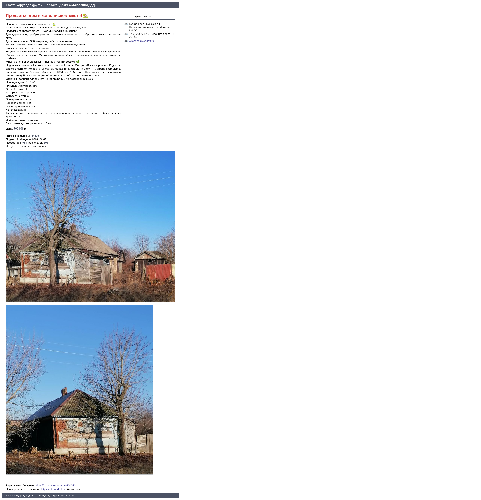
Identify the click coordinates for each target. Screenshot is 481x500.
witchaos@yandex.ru (141, 40)
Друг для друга (29, 5)
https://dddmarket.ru (53, 489)
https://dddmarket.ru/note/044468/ (56, 485)
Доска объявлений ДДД (77, 5)
